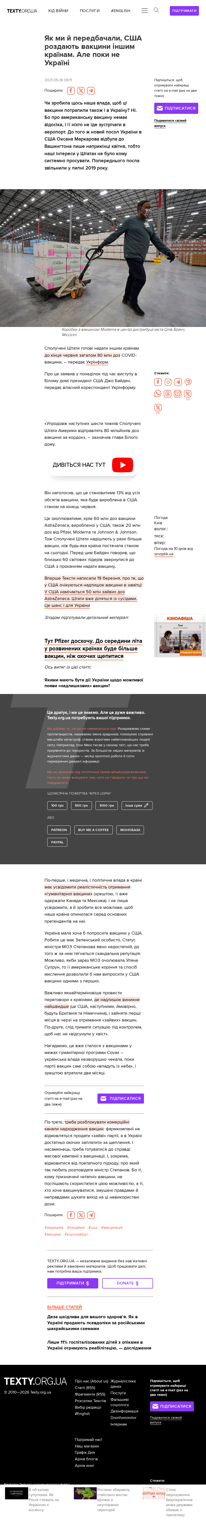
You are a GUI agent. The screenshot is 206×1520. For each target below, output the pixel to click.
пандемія (77, 1227)
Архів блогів (86, 1459)
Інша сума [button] (133, 805)
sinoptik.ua (163, 553)
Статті (80, 1387)
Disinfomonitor (123, 1417)
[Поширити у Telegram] (91, 90)
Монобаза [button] (130, 830)
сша (94, 1227)
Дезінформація (124, 1411)
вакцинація (113, 1227)
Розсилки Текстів (90, 1400)
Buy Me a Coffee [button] (93, 830)
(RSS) (90, 1387)
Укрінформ (97, 362)
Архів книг (84, 1465)
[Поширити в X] (81, 90)
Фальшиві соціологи (120, 1402)
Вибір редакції (88, 1407)
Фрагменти (85, 1394)
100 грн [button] (57, 805)
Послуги (118, 1393)
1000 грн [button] (106, 805)
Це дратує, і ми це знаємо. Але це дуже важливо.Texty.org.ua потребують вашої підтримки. (96, 715)
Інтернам (119, 1424)
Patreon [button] (59, 830)
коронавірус (77, 1234)
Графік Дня (85, 1452)
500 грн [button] (81, 805)
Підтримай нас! (88, 1439)
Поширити (53, 90)
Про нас (82, 1381)
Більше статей (64, 1307)
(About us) (99, 1381)
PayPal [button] (57, 842)
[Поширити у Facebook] (71, 90)
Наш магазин (87, 1446)
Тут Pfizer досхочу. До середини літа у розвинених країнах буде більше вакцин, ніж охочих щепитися (93, 649)
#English (82, 1413)
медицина (55, 1227)
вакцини (54, 1234)
